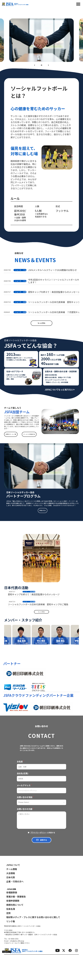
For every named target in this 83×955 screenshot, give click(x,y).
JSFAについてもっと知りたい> (60, 389)
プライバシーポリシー (38, 832)
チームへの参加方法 (29, 434)
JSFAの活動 (11, 889)
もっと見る (41, 323)
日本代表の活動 (16, 587)
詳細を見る (42, 510)
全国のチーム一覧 (11, 434)
